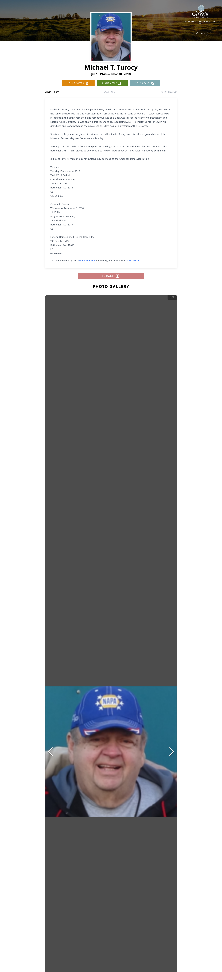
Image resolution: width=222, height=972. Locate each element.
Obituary (52, 92)
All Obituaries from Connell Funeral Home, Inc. (200, 22)
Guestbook (169, 92)
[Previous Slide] (50, 751)
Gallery (109, 92)
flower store (132, 260)
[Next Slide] (171, 751)
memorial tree (87, 260)
